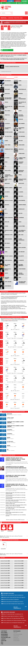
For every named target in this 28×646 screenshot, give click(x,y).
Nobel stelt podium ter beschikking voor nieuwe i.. (12, 601)
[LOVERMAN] (20, 220)
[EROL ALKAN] (20, 109)
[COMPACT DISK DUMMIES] (20, 160)
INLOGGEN (8, 3)
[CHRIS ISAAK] (20, 135)
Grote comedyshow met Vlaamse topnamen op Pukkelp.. (14, 620)
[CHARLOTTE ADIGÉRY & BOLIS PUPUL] (7, 177)
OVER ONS (3, 640)
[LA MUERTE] (20, 263)
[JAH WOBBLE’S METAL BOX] (20, 233)
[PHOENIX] (20, 96)
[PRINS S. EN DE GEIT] (7, 182)
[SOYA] (20, 246)
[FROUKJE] (20, 122)
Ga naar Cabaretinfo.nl (17, 626)
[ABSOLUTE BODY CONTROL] (20, 182)
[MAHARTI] (7, 207)
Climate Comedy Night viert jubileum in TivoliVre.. (12, 616)
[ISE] (20, 169)
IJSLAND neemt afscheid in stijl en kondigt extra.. (12, 595)
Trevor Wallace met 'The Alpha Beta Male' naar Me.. (12, 618)
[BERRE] (7, 199)
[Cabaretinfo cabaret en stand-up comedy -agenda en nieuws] (17, 1)
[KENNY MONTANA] (7, 220)
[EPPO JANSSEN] (20, 250)
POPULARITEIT (3, 77)
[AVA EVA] (20, 216)
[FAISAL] (20, 177)
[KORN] (20, 83)
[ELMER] (7, 143)
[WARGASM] (7, 186)
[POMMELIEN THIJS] (7, 152)
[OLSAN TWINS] (20, 229)
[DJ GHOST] (7, 160)
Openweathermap (8, 319)
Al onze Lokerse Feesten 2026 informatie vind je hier (13, 59)
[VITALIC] (7, 105)
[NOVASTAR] (7, 96)
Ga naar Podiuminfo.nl (17, 607)
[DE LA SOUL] (7, 113)
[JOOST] (20, 113)
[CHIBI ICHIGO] (20, 156)
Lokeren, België (16, 27)
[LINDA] (20, 224)
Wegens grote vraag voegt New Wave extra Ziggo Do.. (13, 597)
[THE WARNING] (20, 139)
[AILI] (7, 212)
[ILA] (7, 156)
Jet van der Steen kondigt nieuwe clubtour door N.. (12, 603)
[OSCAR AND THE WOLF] (7, 109)
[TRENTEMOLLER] (20, 92)
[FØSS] (20, 280)
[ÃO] (7, 169)
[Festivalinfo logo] (6, 8)
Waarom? (25, 3)
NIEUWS (15, 632)
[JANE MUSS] (7, 250)
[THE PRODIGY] (7, 83)
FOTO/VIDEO (16, 640)
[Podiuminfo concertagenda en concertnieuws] (10, 1)
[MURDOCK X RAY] (7, 237)
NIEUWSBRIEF (4, 634)
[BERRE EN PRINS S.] (7, 233)
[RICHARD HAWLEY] (7, 280)
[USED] (7, 254)
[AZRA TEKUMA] (7, 284)
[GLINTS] (7, 276)
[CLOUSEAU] (7, 126)
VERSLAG (15, 637)
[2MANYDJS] (20, 152)
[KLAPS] (20, 190)
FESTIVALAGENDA (17, 634)
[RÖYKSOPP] (7, 92)
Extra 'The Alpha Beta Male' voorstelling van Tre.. (12, 614)
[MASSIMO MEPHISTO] (20, 267)
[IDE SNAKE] (7, 246)
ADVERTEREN (4, 635)
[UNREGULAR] (20, 212)
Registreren (20, 3)
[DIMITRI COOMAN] (7, 190)
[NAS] (7, 122)
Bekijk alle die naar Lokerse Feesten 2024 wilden (11, 554)
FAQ (2, 643)
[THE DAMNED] (20, 126)
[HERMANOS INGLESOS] (20, 173)
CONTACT (3, 639)
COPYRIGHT (4, 631)
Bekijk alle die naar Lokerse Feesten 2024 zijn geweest (11, 536)
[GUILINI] (7, 229)
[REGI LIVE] (7, 224)
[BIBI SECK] (20, 199)
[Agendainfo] (24, 1)
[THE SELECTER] (7, 139)
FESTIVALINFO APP (5, 637)
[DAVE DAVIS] (20, 186)
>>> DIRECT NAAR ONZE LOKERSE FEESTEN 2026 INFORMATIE (15, 22)
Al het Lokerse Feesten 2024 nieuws (15, 519)
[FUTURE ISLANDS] (7, 135)
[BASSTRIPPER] (20, 203)
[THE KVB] (20, 143)
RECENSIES (16, 639)
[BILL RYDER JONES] (7, 267)
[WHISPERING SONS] (20, 130)
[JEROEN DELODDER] (20, 276)
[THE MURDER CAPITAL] (7, 130)
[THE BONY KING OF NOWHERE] (20, 284)
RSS (2, 642)
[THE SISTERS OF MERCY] (20, 105)
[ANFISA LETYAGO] (7, 203)
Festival (4, 18)
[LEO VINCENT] (20, 254)
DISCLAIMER (4, 632)
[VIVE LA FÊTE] (7, 173)
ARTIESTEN (16, 635)
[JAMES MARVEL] (7, 263)
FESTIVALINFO (16, 631)
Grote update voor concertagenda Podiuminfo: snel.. (13, 622)
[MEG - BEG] (20, 237)
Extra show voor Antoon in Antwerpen (10, 599)
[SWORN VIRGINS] (20, 207)
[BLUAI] (7, 216)
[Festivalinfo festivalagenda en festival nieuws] (3, 1)
